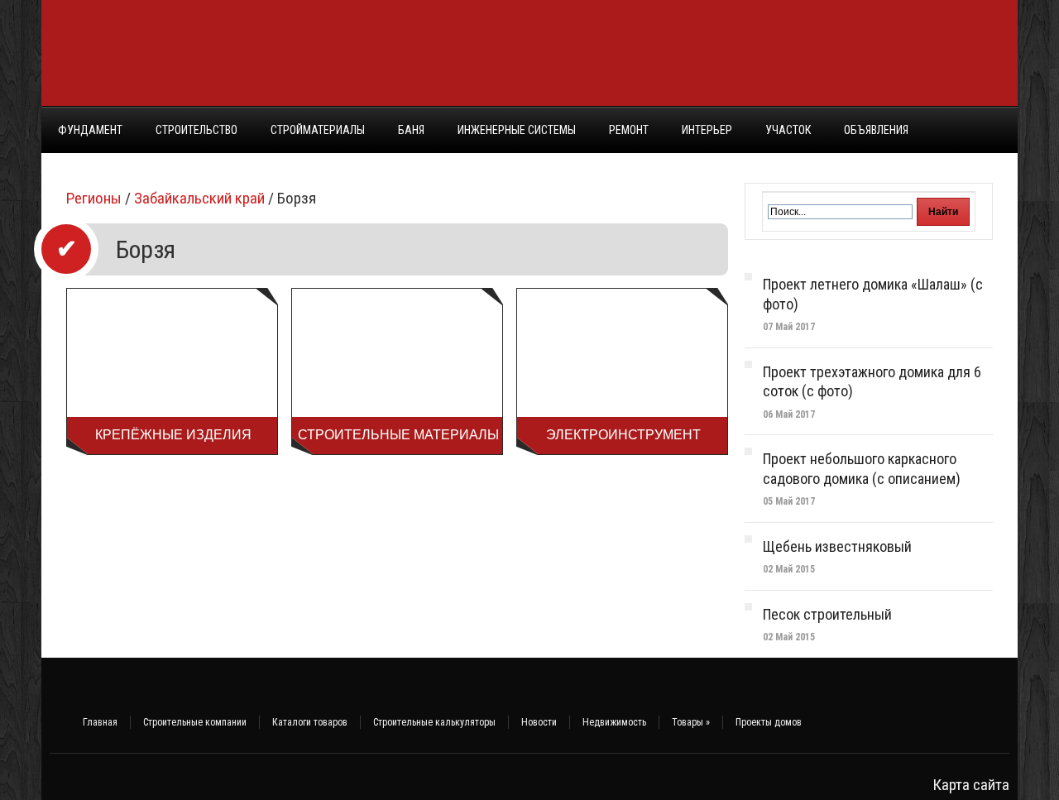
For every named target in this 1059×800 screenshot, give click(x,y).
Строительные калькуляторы (434, 722)
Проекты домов (769, 722)
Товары (691, 722)
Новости (539, 722)
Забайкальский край (199, 198)
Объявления (876, 130)
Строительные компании (195, 722)
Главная (100, 722)
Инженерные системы (517, 130)
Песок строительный (827, 614)
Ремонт (629, 130)
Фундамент (90, 130)
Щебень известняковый (837, 546)
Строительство (196, 130)
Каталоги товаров (309, 722)
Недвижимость (614, 722)
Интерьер (707, 130)
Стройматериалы (318, 130)
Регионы (94, 198)
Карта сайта (970, 784)
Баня (411, 130)
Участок (788, 130)
